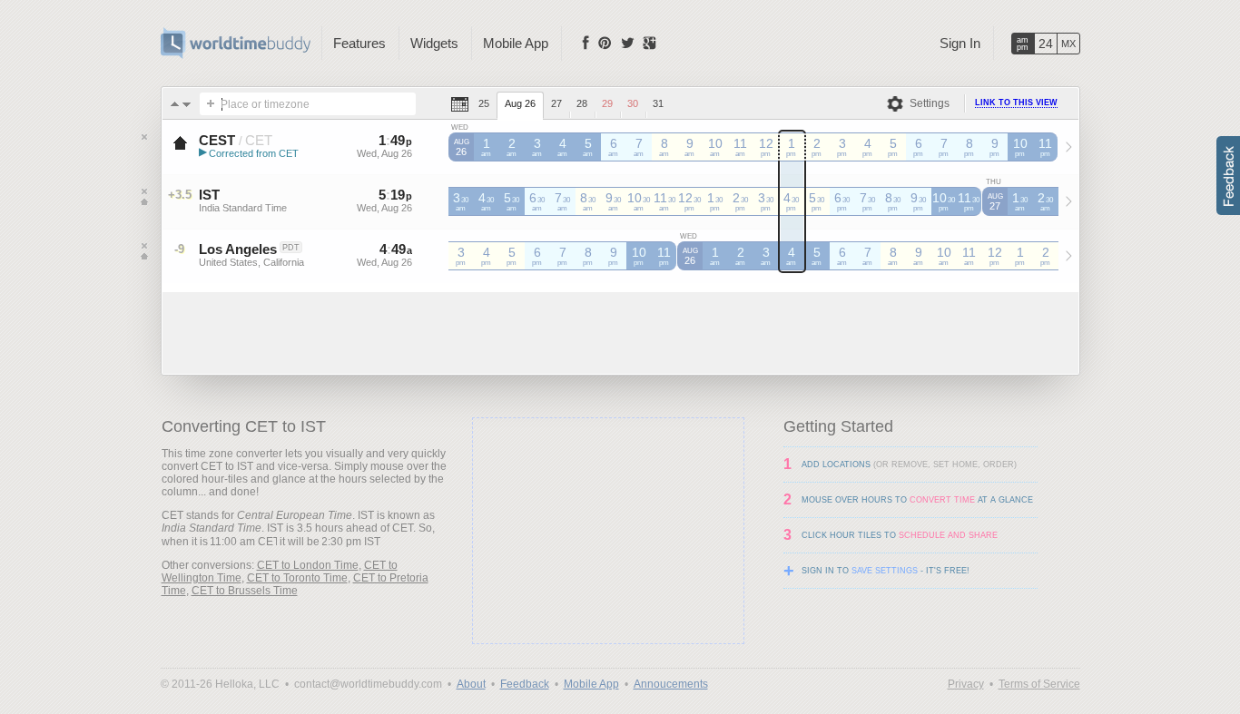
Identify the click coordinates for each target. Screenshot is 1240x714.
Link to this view (1016, 102)
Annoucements (671, 684)
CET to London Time (308, 565)
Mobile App (515, 43)
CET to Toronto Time (297, 578)
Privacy (966, 684)
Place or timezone (265, 104)
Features (359, 43)
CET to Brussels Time (245, 590)
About (471, 684)
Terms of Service (1039, 684)
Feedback (524, 684)
